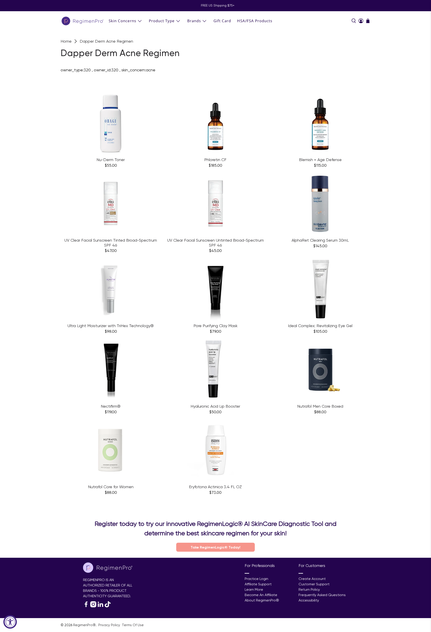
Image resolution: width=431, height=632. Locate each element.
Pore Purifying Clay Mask (215, 325)
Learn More (254, 589)
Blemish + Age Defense (320, 159)
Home (66, 41)
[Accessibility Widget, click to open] (10, 622)
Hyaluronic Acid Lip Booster (215, 406)
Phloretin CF (215, 159)
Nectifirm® (111, 406)
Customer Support (314, 584)
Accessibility (309, 600)
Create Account (312, 579)
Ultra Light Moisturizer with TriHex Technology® (111, 325)
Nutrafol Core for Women (111, 486)
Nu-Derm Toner (111, 159)
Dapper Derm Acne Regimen (106, 41)
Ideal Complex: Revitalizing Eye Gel (320, 325)
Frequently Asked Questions (322, 595)
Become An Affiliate (261, 595)
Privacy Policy (109, 625)
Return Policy (309, 589)
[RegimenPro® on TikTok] (108, 606)
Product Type (162, 20)
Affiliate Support (258, 584)
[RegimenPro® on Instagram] (93, 606)
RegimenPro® (84, 625)
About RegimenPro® (262, 600)
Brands (194, 20)
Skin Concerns (122, 20)
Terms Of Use (133, 625)
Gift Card (222, 20)
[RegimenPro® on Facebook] (86, 606)
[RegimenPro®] (83, 20)
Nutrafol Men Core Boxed (320, 406)
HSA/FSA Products (254, 20)
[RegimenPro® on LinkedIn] (100, 606)
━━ (247, 573)
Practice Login (256, 579)
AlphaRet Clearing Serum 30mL (320, 240)
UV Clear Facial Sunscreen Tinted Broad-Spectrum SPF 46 (110, 242)
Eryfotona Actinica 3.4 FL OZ (215, 486)
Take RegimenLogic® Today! (215, 547)
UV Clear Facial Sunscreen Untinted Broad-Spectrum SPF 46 (215, 242)
